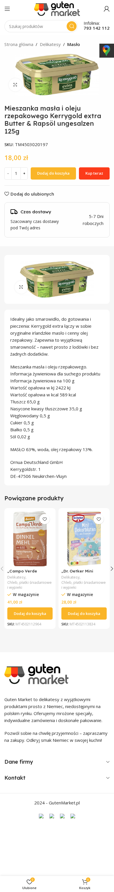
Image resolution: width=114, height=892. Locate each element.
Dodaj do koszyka (53, 173)
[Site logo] (57, 8)
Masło (73, 44)
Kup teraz (94, 173)
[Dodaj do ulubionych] (44, 519)
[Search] (72, 26)
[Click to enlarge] (15, 84)
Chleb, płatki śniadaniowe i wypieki (29, 585)
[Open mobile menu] (7, 9)
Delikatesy (50, 44)
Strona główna (18, 44)
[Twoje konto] (107, 9)
